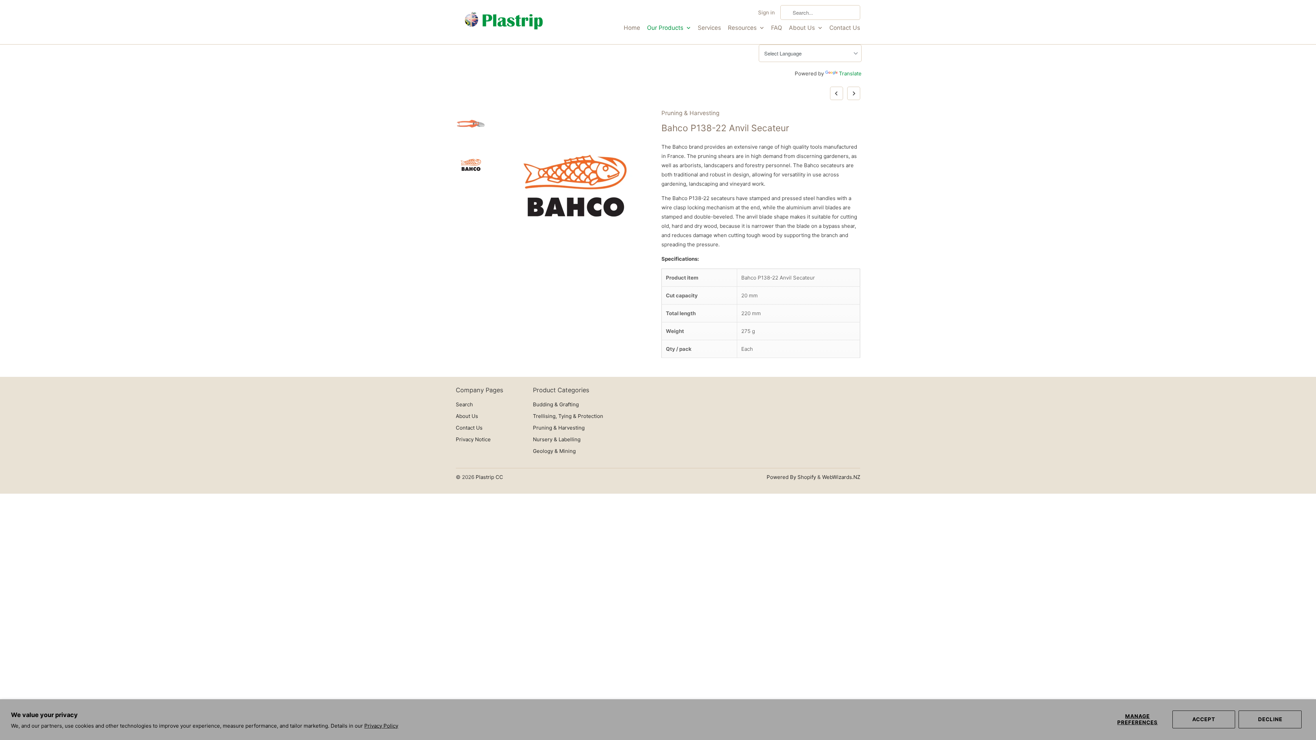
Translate (850, 73)
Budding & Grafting (556, 404)
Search (464, 404)
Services (709, 27)
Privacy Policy (381, 726)
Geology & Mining (554, 451)
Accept (1203, 719)
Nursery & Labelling (557, 439)
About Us (803, 27)
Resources (743, 27)
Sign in (766, 12)
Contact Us (844, 27)
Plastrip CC (489, 477)
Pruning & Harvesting (690, 113)
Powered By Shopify (791, 477)
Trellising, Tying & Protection (568, 416)
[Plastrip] (504, 22)
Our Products (666, 27)
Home (632, 27)
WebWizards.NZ (841, 477)
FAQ (776, 27)
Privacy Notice (473, 439)
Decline (1270, 719)
